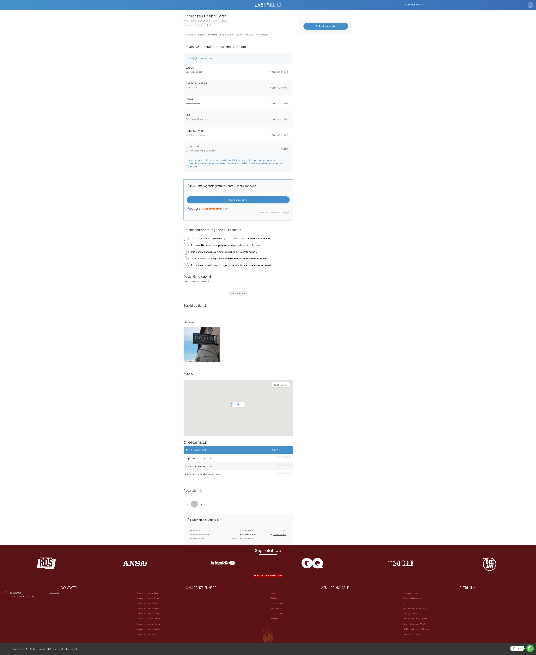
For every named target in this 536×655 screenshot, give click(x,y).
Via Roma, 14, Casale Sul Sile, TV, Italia (206, 20)
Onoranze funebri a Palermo (149, 608)
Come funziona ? (414, 4)
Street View (282, 385)
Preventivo (189, 34)
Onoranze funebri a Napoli (148, 634)
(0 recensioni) (204, 25)
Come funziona (276, 603)
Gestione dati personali (412, 598)
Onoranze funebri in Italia (147, 593)
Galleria (239, 34)
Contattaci (274, 619)
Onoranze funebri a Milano (148, 603)
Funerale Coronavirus (412, 634)
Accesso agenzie (410, 593)
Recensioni (262, 34)
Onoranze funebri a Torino (148, 614)
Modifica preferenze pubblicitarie (416, 629)
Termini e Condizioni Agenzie (415, 619)
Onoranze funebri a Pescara (148, 624)
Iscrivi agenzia (276, 608)
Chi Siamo (274, 598)
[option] (202, 344)
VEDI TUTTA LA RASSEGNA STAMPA (268, 575)
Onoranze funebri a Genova (148, 619)
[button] (238, 293)
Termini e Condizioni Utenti (414, 624)
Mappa (250, 34)
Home (272, 593)
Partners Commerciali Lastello (415, 608)
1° (254, 535)
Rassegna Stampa (410, 614)
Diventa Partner (276, 614)
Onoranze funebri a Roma (148, 598)
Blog (405, 603)
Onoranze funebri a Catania (148, 629)
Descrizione (226, 34)
